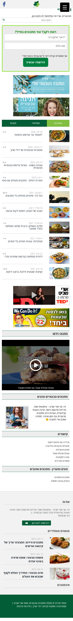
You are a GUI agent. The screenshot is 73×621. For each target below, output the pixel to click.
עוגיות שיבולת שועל (61, 453)
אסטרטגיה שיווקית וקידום (54, 606)
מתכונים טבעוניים (37, 603)
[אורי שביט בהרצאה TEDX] (35, 295)
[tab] (58, 123)
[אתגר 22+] (35, 317)
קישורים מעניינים (62, 460)
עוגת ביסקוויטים (62, 457)
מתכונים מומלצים (61, 477)
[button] (4, 20)
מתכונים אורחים (62, 449)
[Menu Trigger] (64, 7)
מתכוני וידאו (60, 333)
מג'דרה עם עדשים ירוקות (58, 442)
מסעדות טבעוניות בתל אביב (57, 445)
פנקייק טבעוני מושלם (60, 480)
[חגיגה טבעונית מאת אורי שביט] (35, 106)
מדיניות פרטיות (24, 606)
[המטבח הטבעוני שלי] (35, 84)
